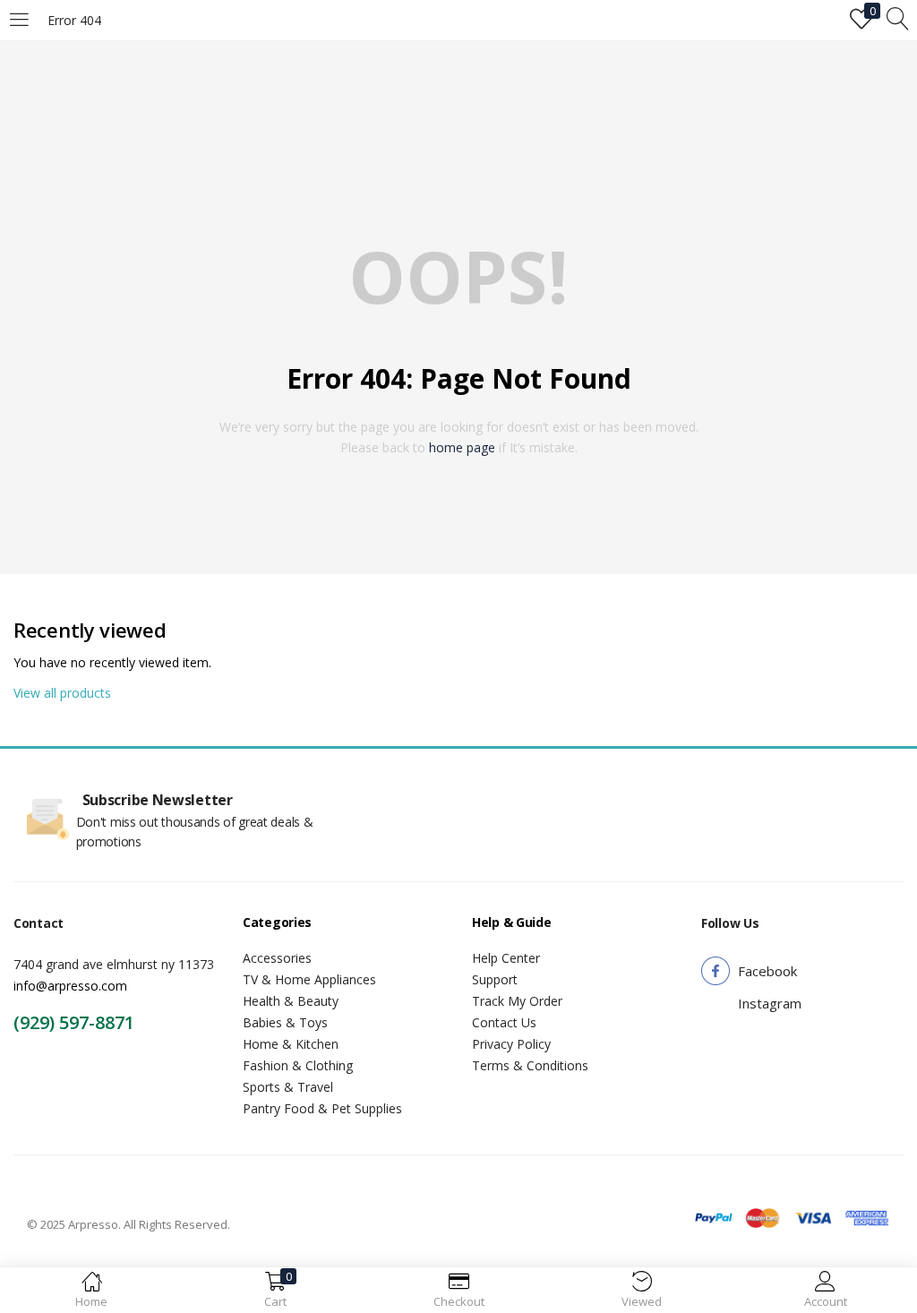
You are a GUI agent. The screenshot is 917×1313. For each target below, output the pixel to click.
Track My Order (517, 1000)
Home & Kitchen (291, 1043)
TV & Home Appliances (309, 979)
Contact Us (504, 1022)
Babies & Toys (285, 1022)
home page (462, 447)
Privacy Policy (511, 1043)
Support (495, 979)
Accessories (277, 957)
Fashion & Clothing (298, 1065)
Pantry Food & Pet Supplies (322, 1108)
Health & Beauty (291, 1000)
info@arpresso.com (70, 985)
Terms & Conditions (530, 1065)
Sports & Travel (288, 1086)
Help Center (506, 957)
